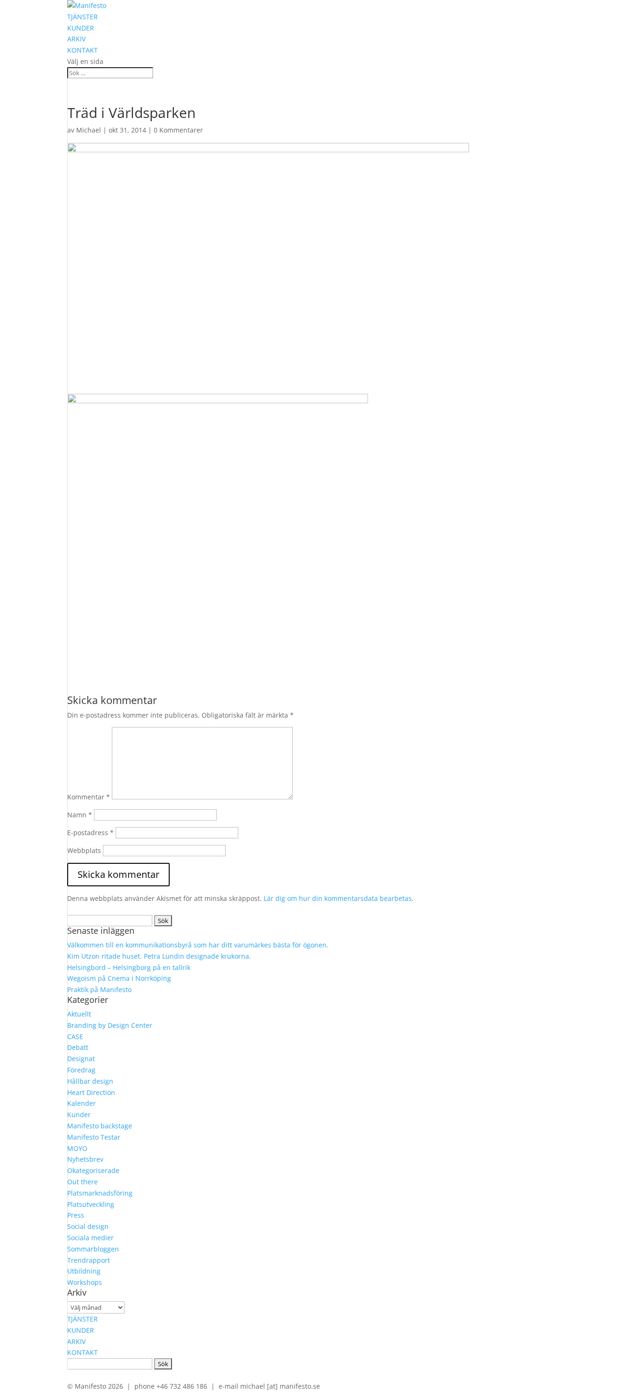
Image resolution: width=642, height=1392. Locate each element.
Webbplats (84, 850)
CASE (75, 1036)
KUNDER (80, 27)
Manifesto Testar (93, 1137)
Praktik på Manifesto (99, 989)
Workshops (84, 1282)
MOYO (77, 1148)
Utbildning (84, 1271)
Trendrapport (88, 1260)
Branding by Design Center (109, 1025)
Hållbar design (90, 1081)
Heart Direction (91, 1092)
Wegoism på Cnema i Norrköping (119, 978)
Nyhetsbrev (85, 1159)
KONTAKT (82, 50)
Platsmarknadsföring (100, 1193)
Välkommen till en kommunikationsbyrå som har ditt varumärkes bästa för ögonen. (198, 944)
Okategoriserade (93, 1170)
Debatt (77, 1047)
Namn (79, 814)
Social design (88, 1226)
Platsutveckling (90, 1204)
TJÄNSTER (82, 16)
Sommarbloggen (93, 1248)
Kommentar (88, 796)
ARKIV (76, 38)
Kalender (81, 1103)
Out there (82, 1181)
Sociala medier (90, 1237)
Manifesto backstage (99, 1125)
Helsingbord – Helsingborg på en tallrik (128, 967)
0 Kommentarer (178, 129)
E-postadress (90, 832)
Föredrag (81, 1069)
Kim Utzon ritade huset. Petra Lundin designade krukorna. (159, 956)
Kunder (79, 1114)
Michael (88, 129)
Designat (81, 1058)
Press (75, 1215)
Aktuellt (79, 1013)
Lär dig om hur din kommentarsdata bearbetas (338, 898)
